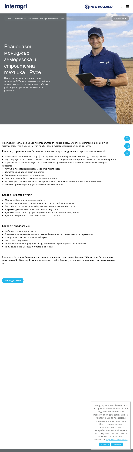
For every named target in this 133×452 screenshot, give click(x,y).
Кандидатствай (13, 280)
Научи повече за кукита (117, 439)
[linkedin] (123, 18)
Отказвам (117, 444)
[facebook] (125, 19)
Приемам (105, 444)
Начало (11, 18)
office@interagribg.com (25, 260)
